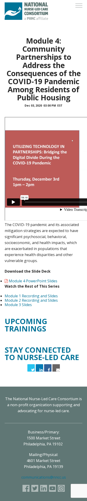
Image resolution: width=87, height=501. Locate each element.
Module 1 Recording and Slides (31, 295)
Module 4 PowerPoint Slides (33, 280)
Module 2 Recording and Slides (31, 300)
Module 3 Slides (18, 304)
